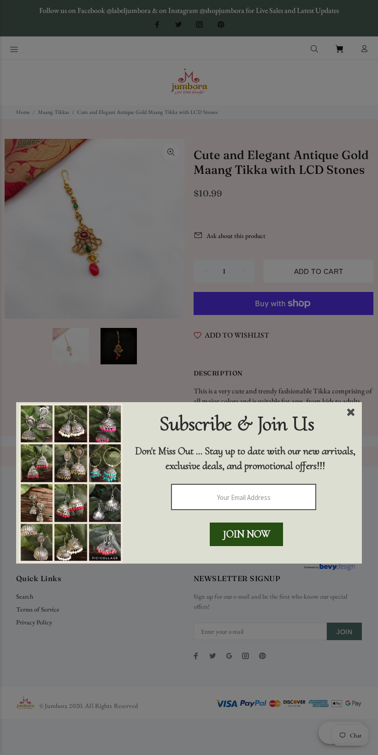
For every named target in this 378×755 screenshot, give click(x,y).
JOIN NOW (246, 534)
